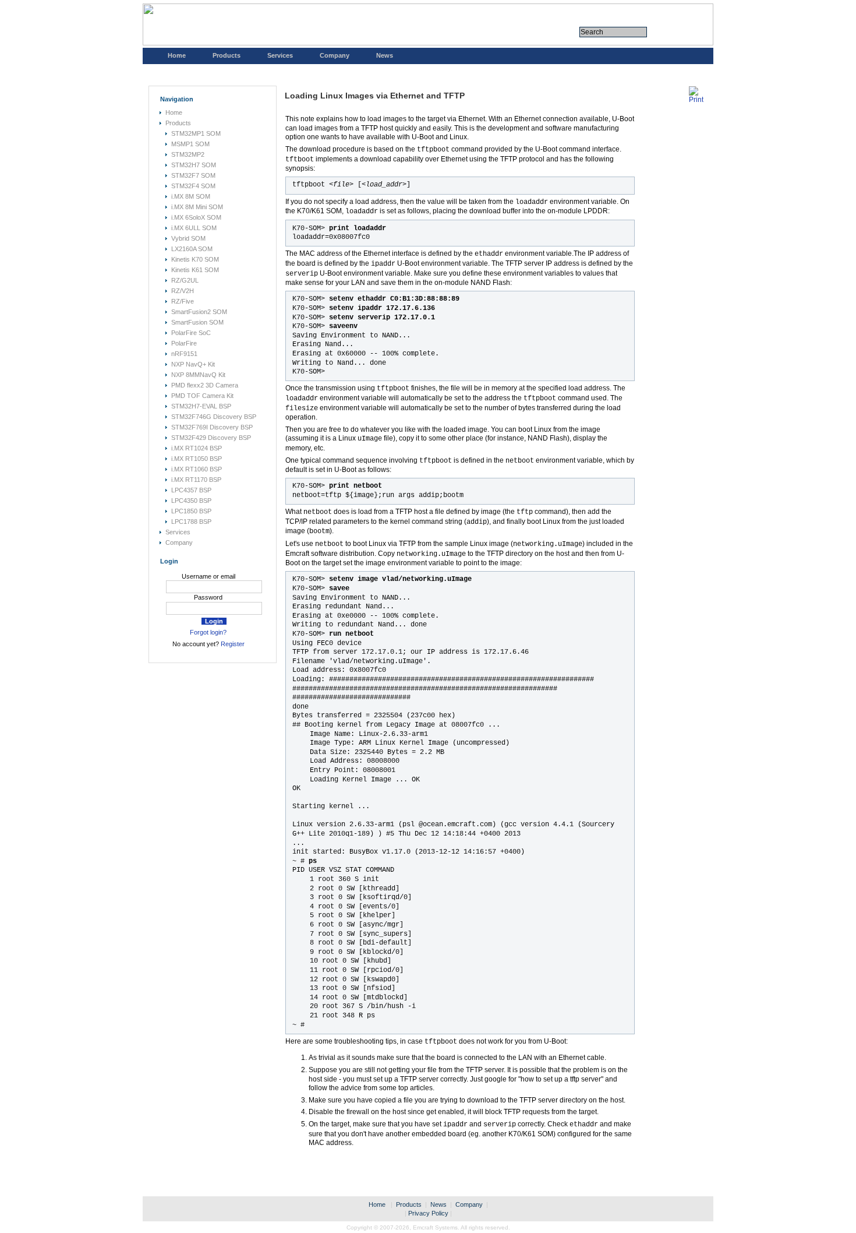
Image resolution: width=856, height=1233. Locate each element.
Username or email (208, 576)
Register (233, 643)
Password (208, 597)
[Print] (696, 100)
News (384, 55)
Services (280, 55)
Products (226, 55)
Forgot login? (208, 632)
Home (177, 55)
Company (334, 55)
